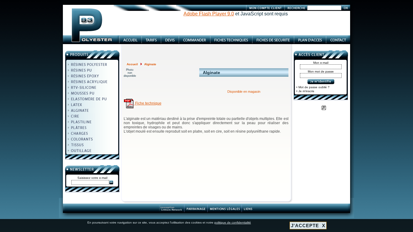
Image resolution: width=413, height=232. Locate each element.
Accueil (132, 64)
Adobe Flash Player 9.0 (209, 13)
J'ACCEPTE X (308, 225)
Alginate (150, 64)
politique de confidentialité (232, 222)
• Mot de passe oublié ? (313, 87)
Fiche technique (147, 103)
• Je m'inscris (305, 91)
